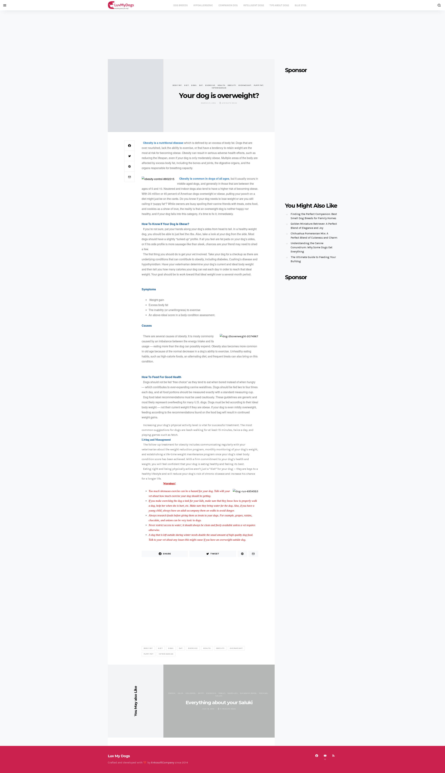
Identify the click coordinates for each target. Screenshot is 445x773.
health (221, 85)
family (222, 693)
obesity (232, 85)
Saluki (219, 696)
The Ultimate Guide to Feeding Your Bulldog (313, 259)
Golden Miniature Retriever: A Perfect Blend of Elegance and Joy (314, 226)
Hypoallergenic (203, 5)
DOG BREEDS (180, 5)
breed (171, 693)
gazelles (233, 693)
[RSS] (333, 757)
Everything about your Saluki (219, 702)
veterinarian (219, 88)
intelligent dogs (253, 5)
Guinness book (248, 693)
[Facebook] (317, 757)
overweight (244, 85)
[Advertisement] (222, 34)
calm (180, 693)
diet (186, 85)
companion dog (228, 5)
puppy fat (258, 85)
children (191, 693)
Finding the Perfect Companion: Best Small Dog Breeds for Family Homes (314, 216)
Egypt (201, 693)
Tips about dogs (279, 5)
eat (201, 85)
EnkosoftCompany (162, 762)
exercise (210, 85)
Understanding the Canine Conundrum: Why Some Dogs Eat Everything (311, 247)
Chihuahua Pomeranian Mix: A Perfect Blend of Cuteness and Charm (314, 235)
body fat (177, 85)
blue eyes (300, 5)
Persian (263, 693)
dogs (194, 85)
